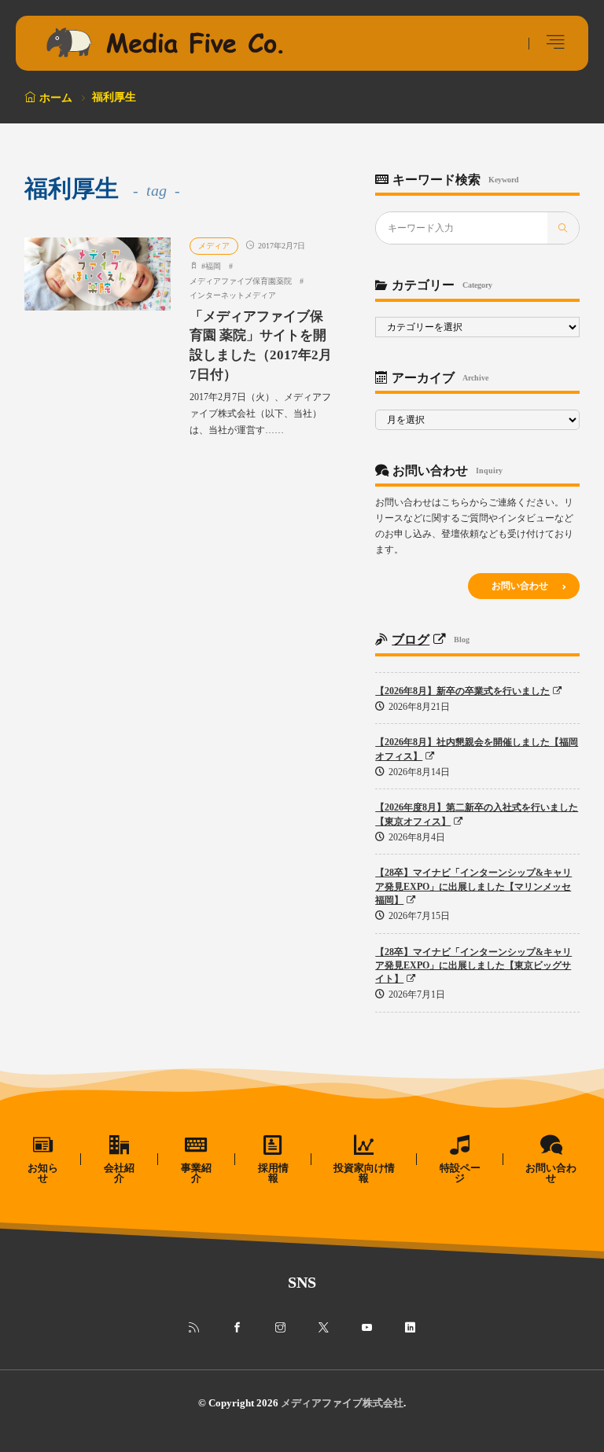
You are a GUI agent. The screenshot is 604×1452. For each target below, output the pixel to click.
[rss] (194, 1328)
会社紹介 (119, 1173)
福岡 (213, 266)
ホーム (55, 98)
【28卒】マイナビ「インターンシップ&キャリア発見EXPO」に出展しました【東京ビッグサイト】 (473, 965)
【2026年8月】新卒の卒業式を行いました (462, 691)
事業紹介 (196, 1173)
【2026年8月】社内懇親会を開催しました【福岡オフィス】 (476, 748)
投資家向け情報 (364, 1173)
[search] (563, 228)
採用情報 (273, 1173)
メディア (214, 245)
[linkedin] (410, 1328)
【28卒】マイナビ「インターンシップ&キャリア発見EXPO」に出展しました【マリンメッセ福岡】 (473, 886)
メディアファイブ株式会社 (342, 1403)
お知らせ (43, 1173)
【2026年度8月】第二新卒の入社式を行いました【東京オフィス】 (476, 814)
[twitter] (323, 1328)
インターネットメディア (233, 295)
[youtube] (367, 1328)
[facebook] (237, 1328)
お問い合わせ (520, 585)
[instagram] (280, 1328)
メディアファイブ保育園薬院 (241, 281)
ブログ (410, 639)
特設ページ (460, 1173)
